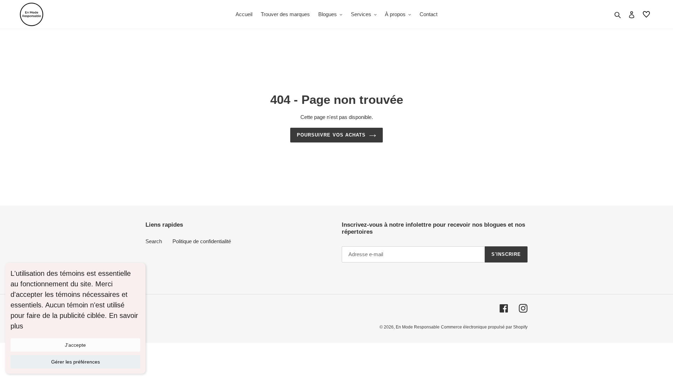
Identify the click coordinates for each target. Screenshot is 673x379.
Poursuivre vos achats (331, 135)
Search (153, 241)
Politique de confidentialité (201, 241)
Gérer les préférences (75, 362)
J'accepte (75, 345)
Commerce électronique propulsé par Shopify (484, 327)
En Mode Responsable (418, 327)
